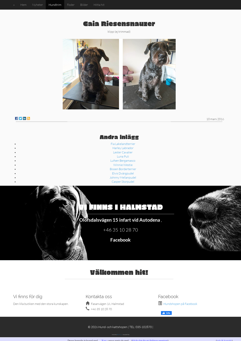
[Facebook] (16, 118)
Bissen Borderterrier (123, 169)
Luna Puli (123, 156)
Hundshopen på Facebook (180, 303)
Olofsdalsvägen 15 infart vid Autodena (120, 220)
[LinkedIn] (24, 118)
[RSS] (28, 118)
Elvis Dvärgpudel (123, 173)
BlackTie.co (119, 334)
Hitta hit (99, 4)
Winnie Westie (123, 165)
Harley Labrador (122, 148)
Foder (71, 4)
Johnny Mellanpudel (123, 177)
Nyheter (37, 4)
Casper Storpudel (123, 181)
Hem (23, 4)
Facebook (120, 239)
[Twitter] (20, 118)
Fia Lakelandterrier (123, 143)
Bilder (84, 4)
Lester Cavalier (123, 152)
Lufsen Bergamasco (122, 160)
